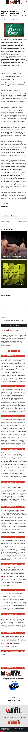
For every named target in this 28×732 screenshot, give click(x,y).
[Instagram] (12, 351)
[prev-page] (2, 290)
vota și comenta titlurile (19, 550)
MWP (11, 729)
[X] (19, 351)
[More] (16, 19)
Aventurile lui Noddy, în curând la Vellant (6, 223)
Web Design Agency (5, 729)
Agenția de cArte (8, 15)
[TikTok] (15, 351)
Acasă (2, 6)
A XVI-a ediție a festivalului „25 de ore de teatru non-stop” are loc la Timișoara (14, 257)
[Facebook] (9, 351)
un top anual (19, 485)
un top (18, 359)
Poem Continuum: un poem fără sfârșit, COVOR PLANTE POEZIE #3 (14, 285)
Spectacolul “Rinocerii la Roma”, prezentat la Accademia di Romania (21, 223)
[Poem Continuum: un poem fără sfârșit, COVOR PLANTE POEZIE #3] (14, 274)
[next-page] (4, 290)
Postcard (6, 6)
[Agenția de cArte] (2, 15)
